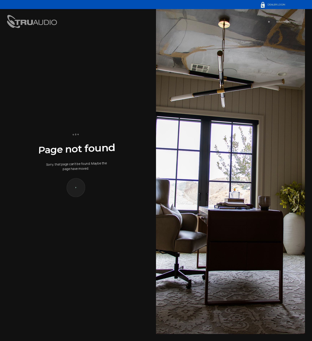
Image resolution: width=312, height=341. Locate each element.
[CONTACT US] (75, 187)
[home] (33, 22)
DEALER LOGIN (276, 4)
